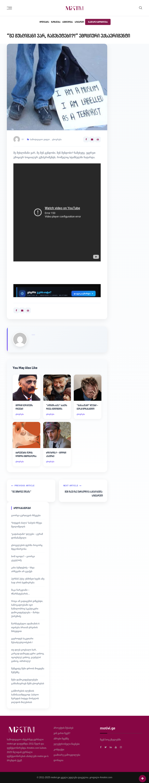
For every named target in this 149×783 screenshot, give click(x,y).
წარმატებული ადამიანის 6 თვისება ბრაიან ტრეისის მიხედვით (25, 627)
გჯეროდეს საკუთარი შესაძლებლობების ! (22, 640)
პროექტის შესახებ (63, 728)
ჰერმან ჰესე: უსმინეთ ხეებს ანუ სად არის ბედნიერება (27, 580)
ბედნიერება (67, 22)
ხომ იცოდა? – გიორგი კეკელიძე (56, 454)
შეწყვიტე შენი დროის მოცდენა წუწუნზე (27, 670)
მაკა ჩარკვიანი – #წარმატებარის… (20, 592)
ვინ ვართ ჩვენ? (62, 733)
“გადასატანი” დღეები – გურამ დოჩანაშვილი (87, 407)
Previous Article (25, 486)
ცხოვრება (57, 139)
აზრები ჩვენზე (61, 738)
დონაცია (58, 760)
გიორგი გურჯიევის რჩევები (24, 407)
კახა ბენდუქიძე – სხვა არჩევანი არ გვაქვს (22, 569)
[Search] (140, 8)
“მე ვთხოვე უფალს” (21, 491)
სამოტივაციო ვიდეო (40, 139)
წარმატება (55, 22)
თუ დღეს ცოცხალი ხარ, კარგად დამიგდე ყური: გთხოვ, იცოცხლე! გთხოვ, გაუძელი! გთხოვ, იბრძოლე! (27, 655)
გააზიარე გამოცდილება (98, 22)
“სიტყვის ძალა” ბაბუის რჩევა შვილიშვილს (56, 407)
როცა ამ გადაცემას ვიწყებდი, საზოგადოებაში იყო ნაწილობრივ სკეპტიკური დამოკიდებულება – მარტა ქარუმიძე (27, 608)
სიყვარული (79, 22)
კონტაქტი (59, 749)
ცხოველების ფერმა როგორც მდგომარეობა (26, 454)
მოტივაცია (44, 22)
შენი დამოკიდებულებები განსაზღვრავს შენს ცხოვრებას (27, 681)
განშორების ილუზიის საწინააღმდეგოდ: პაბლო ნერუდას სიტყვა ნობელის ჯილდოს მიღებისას (25, 696)
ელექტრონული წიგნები (67, 744)
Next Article (70, 486)
